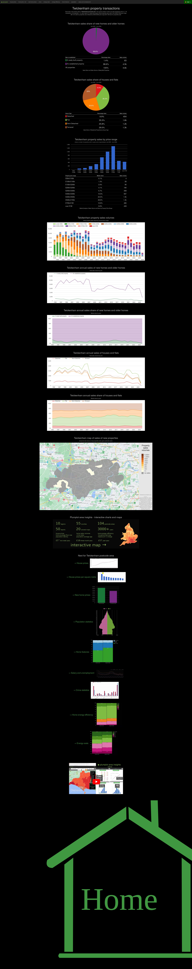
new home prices (32, 2)
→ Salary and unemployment (82, 672)
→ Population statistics (83, 621)
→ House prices (82, 562)
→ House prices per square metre (82, 576)
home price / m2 (22, 2)
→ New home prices (82, 594)
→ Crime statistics (82, 690)
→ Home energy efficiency (82, 714)
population (73, 2)
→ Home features (82, 651)
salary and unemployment (85, 2)
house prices (13, 2)
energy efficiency (56, 2)
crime (40, 2)
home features (65, 2)
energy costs (47, 2)
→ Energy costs (82, 743)
